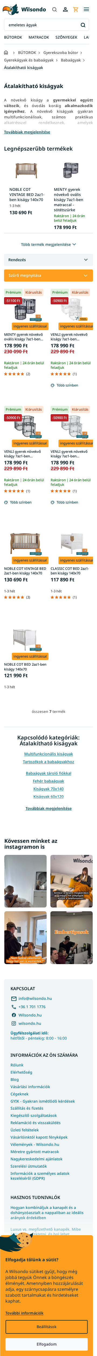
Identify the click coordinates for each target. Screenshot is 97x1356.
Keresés (83, 25)
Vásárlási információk (30, 1086)
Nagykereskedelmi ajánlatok (37, 1158)
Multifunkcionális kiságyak (48, 753)
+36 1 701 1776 (32, 1006)
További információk (24, 1312)
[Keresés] (54, 9)
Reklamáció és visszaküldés (36, 1122)
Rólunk (17, 1064)
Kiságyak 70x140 (48, 788)
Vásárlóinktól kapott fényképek (39, 1137)
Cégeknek (20, 1093)
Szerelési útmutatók (29, 1166)
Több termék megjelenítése (46, 244)
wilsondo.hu (30, 1023)
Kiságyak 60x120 (48, 796)
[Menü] (86, 9)
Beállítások (47, 1326)
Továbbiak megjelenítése (49, 808)
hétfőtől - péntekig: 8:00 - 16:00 (39, 1035)
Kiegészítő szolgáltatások (34, 1115)
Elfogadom (47, 1344)
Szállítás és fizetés (27, 1108)
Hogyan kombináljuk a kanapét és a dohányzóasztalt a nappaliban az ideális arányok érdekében (47, 1212)
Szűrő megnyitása (25, 275)
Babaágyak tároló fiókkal (48, 773)
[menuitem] (13, 37)
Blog (15, 1079)
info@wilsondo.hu (35, 998)
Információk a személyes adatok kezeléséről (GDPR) (40, 1176)
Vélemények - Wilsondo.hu (35, 1144)
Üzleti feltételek (25, 1129)
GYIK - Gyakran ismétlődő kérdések (43, 1101)
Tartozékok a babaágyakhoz (48, 761)
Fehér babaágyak (48, 780)
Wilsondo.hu (30, 1015)
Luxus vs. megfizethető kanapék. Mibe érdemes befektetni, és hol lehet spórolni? (46, 1234)
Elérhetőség (21, 1072)
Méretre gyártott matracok (35, 1151)
